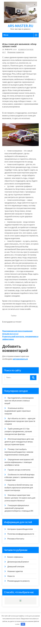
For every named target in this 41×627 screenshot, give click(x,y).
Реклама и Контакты (15, 539)
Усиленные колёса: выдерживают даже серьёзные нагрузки (18, 411)
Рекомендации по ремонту (18, 581)
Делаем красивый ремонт (18, 562)
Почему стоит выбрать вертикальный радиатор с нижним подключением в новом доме (19, 452)
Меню (5, 35)
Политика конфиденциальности (20, 534)
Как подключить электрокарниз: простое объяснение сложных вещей (19, 401)
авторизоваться (20, 359)
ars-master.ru (20, 25)
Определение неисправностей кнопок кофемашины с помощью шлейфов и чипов (19, 462)
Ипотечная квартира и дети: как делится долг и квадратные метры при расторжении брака (19, 442)
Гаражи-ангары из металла (19, 470)
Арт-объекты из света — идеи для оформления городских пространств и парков (20, 421)
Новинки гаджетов (15, 52)
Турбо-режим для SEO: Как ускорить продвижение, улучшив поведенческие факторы (18, 431)
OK (23, 624)
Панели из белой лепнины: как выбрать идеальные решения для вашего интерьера (19, 488)
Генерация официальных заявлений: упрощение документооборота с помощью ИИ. (19, 508)
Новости (11, 576)
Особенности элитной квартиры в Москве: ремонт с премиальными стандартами (20, 477)
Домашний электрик (15, 566)
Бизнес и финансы (15, 557)
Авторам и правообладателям (20, 529)
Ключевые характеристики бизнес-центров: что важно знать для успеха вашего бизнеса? (20, 498)
